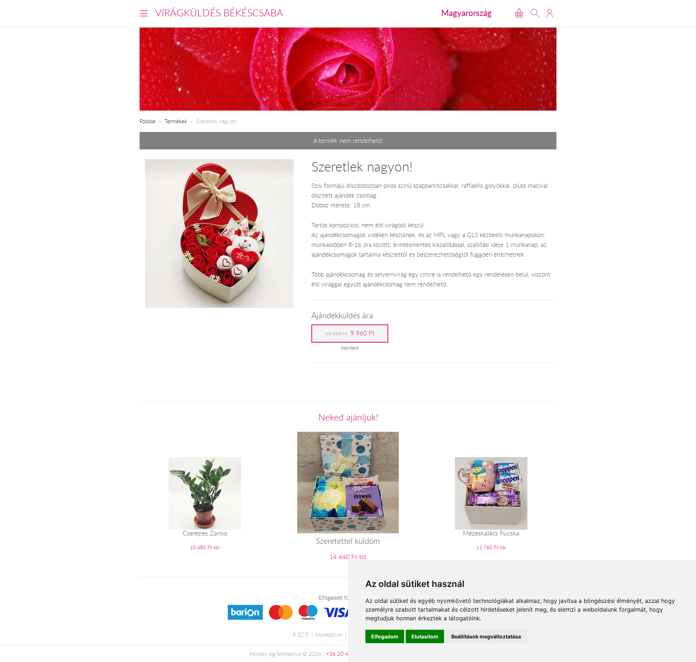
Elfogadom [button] (384, 636)
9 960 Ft (350, 333)
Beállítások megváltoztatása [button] (486, 636)
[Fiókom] (550, 13)
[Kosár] (519, 13)
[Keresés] (535, 13)
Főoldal (148, 121)
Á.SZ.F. (301, 634)
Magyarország (466, 12)
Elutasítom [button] (424, 636)
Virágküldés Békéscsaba (219, 12)
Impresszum (328, 634)
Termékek (176, 121)
